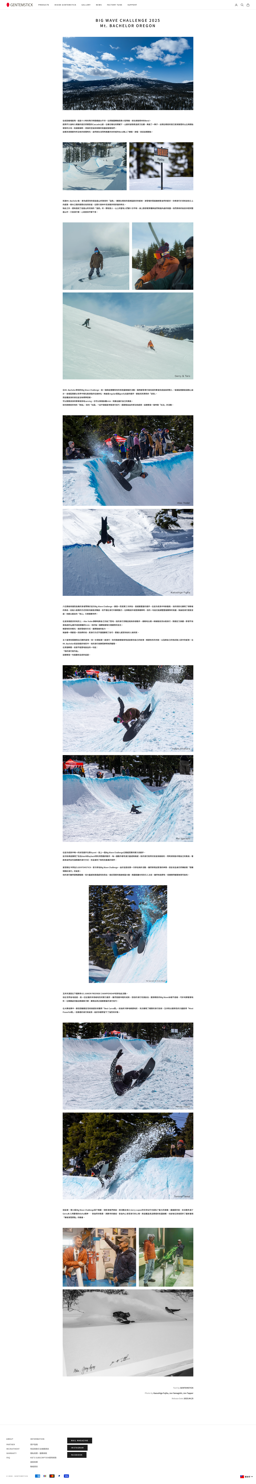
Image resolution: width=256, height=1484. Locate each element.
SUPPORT (132, 5)
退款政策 (34, 1462)
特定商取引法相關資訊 (39, 1448)
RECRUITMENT (13, 1448)
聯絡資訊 (34, 1466)
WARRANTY (11, 1453)
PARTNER (10, 1444)
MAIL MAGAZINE (79, 1440)
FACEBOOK (77, 1455)
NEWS (99, 5)
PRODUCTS (43, 5)
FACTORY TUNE (114, 5)
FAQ (8, 1457)
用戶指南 (34, 1444)
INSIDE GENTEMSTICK (65, 5)
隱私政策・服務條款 (38, 1453)
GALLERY (86, 5)
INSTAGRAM (77, 1447)
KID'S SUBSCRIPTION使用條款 (43, 1457)
